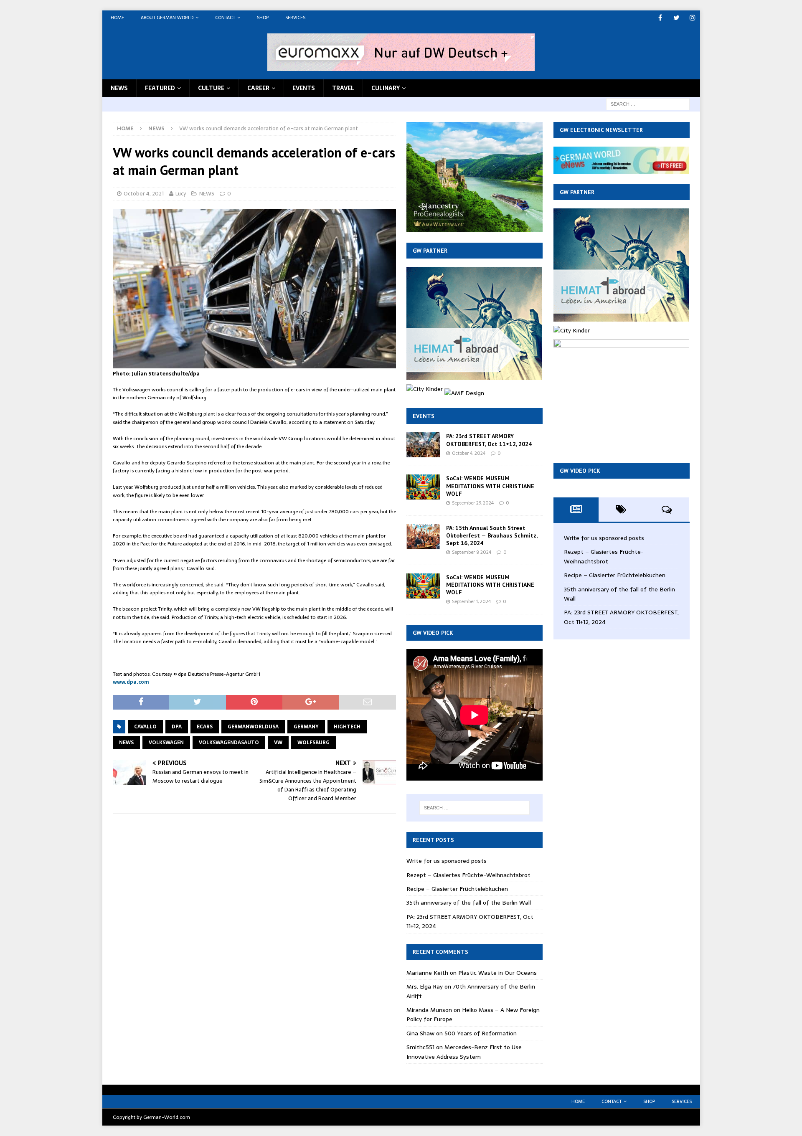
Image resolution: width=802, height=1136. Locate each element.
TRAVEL (343, 88)
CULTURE (211, 88)
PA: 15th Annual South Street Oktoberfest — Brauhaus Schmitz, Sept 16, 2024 (491, 535)
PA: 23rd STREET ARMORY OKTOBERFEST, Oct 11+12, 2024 (489, 439)
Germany (306, 727)
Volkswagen (166, 742)
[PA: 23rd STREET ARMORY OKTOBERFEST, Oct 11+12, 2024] (423, 444)
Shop (263, 17)
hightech (347, 727)
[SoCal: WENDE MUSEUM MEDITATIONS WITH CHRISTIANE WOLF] (423, 487)
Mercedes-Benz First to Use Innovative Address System (464, 1051)
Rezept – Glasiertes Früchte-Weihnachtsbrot (468, 875)
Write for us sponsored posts (446, 860)
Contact (225, 17)
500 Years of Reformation (480, 1033)
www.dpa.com (131, 682)
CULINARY (385, 88)
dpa (177, 727)
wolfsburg (313, 742)
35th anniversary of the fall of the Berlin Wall (468, 902)
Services (295, 17)
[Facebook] (660, 17)
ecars (205, 727)
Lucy (180, 193)
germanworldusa (253, 727)
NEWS (119, 88)
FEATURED (160, 88)
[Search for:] (648, 103)
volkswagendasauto (229, 742)
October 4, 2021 (144, 193)
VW (278, 742)
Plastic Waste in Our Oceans (497, 972)
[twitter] (676, 17)
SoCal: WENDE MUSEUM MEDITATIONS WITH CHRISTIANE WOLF (490, 485)
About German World (167, 17)
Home (117, 17)
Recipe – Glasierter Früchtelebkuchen (457, 888)
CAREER (258, 88)
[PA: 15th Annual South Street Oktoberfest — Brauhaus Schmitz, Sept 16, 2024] (423, 536)
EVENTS (303, 88)
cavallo (145, 727)
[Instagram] (692, 17)
